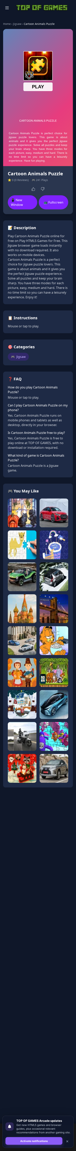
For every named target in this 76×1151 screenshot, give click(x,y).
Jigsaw (17, 24)
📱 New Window (17, 202)
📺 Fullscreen (53, 202)
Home (7, 24)
